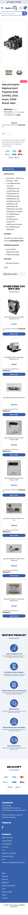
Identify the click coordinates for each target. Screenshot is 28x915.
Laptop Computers (8, 886)
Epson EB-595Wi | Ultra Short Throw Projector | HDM (14, 438)
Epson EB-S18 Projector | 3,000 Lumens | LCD (14, 519)
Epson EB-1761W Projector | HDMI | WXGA (14, 397)
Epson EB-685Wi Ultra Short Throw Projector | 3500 (14, 479)
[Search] (24, 13)
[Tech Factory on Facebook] (2, 827)
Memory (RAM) (7, 892)
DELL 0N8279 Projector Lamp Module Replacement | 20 (14, 358)
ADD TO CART (14, 334)
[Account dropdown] (20, 8)
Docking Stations (8, 856)
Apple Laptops (7, 841)
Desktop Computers (9, 853)
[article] (14, 317)
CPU (3, 850)
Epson (4, 81)
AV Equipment (7, 844)
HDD (3, 873)
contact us (18, 142)
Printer (4, 895)
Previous (1, 2)
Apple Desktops (7, 838)
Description (8, 169)
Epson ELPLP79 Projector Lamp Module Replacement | (14, 600)
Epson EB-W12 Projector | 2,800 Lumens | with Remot (14, 559)
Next (26, 2)
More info (15, 109)
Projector (5, 898)
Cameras (5, 847)
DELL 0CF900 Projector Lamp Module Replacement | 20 (14, 318)
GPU (3, 859)
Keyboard (5, 882)
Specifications (10, 274)
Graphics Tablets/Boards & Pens (13, 862)
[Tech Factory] (11, 8)
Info (3, 126)
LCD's (4, 889)
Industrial (5, 876)
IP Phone (5, 879)
